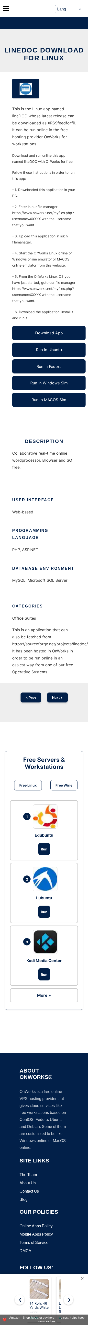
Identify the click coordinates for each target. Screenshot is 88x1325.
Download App (49, 332)
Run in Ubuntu (49, 349)
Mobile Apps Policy (36, 1234)
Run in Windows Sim (49, 383)
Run (44, 849)
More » (44, 995)
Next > (57, 697)
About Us (28, 1183)
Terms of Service (34, 1242)
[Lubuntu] (46, 879)
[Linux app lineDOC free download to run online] (25, 88)
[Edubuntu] (46, 816)
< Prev (30, 697)
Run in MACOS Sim (49, 399)
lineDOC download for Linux (44, 54)
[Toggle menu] (6, 8)
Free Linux (28, 785)
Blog (24, 1199)
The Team (28, 1175)
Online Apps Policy (36, 1226)
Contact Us (29, 1191)
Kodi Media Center (44, 960)
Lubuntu (44, 897)
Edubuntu (44, 835)
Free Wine (63, 785)
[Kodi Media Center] (46, 942)
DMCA (25, 1251)
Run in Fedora (49, 366)
